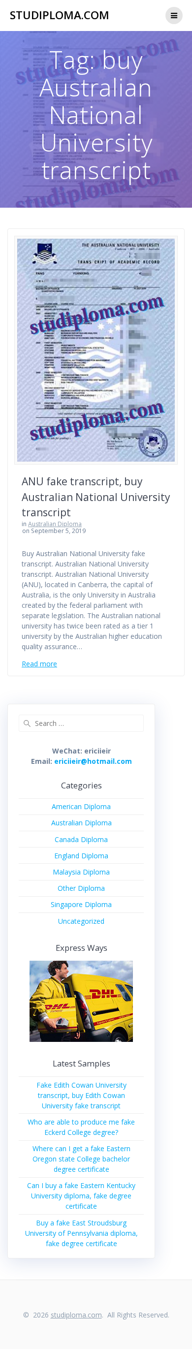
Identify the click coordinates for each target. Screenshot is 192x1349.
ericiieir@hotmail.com (93, 761)
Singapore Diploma (81, 904)
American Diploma (81, 806)
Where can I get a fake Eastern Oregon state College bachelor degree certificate (81, 1159)
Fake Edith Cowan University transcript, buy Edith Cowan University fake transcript (81, 1095)
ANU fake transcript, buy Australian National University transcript (96, 496)
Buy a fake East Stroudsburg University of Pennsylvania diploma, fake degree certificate (81, 1233)
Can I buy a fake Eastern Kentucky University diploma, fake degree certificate (81, 1196)
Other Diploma (81, 888)
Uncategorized (81, 921)
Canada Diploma (81, 839)
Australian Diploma (55, 524)
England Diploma (81, 855)
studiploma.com (59, 15)
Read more (39, 663)
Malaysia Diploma (81, 872)
